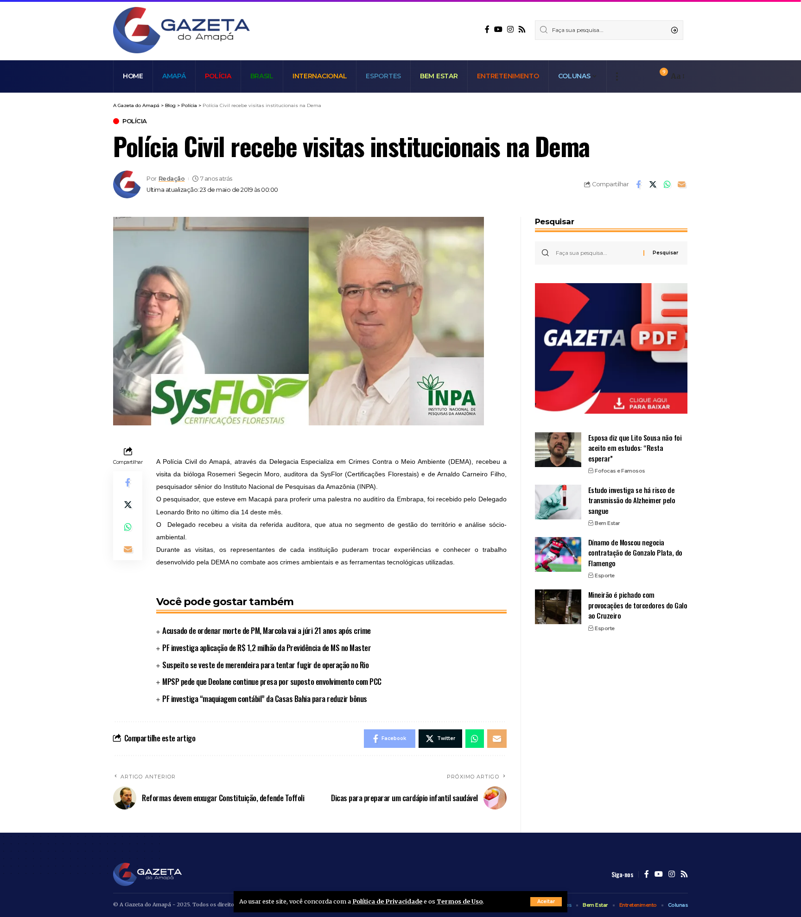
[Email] (681, 184)
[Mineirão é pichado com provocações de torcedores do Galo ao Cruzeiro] (558, 606)
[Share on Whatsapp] (667, 184)
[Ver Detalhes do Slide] (611, 348)
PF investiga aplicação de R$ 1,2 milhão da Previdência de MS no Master (266, 647)
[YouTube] (498, 29)
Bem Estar (607, 523)
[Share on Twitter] (652, 184)
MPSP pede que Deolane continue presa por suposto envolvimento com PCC (271, 681)
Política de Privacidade (387, 901)
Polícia (134, 121)
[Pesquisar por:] (596, 253)
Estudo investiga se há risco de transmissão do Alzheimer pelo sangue (631, 500)
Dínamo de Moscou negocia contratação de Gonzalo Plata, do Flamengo (635, 552)
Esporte (605, 575)
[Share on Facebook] (638, 184)
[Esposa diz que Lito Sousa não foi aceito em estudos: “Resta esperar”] (558, 449)
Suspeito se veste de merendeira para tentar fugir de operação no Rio (265, 664)
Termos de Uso (460, 901)
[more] (616, 76)
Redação (172, 178)
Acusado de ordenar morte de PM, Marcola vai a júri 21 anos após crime (266, 630)
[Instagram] (510, 29)
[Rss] (522, 29)
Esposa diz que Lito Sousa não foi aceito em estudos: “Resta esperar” (635, 447)
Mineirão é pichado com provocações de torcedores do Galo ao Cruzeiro (637, 604)
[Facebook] (487, 29)
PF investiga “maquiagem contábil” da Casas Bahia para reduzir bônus (264, 698)
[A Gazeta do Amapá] (181, 30)
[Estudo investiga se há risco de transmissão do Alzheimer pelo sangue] (558, 502)
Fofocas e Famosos (620, 471)
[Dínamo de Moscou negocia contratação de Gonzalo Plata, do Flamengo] (558, 554)
